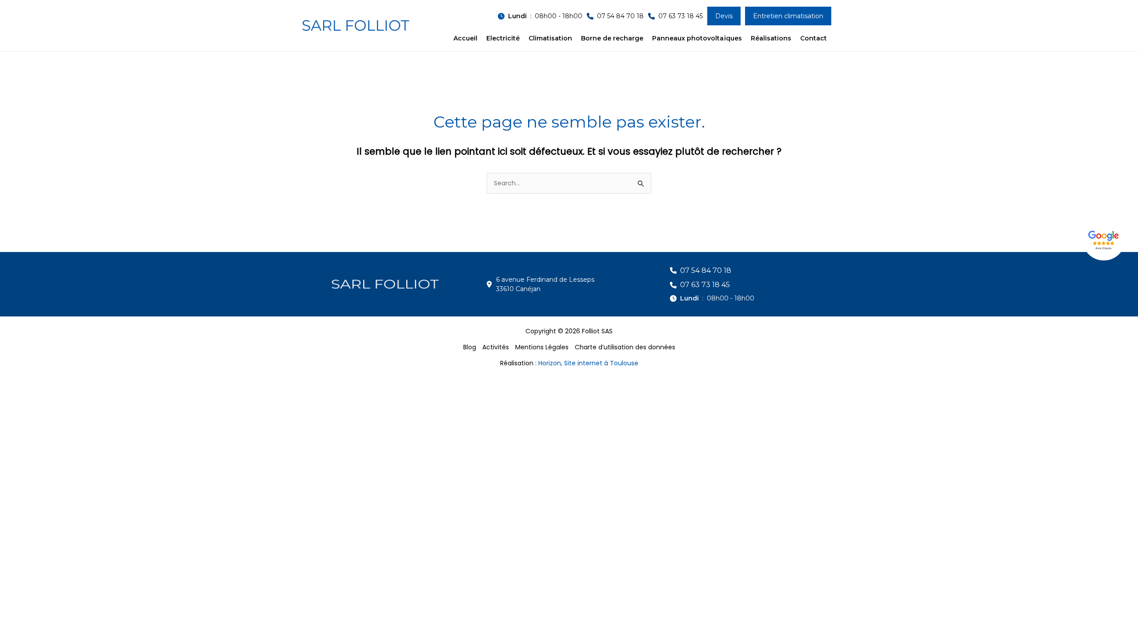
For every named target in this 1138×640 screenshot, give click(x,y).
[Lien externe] (1104, 238)
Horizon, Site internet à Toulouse (588, 363)
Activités (495, 347)
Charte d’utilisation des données (625, 347)
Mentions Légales (542, 347)
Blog (469, 347)
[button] (540, 16)
